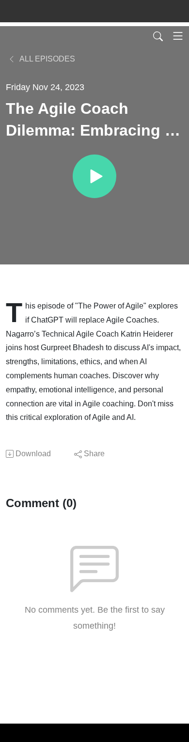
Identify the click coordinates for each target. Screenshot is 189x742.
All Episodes (46, 59)
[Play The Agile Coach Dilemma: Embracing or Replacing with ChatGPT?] (94, 176)
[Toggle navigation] (178, 36)
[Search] (158, 36)
